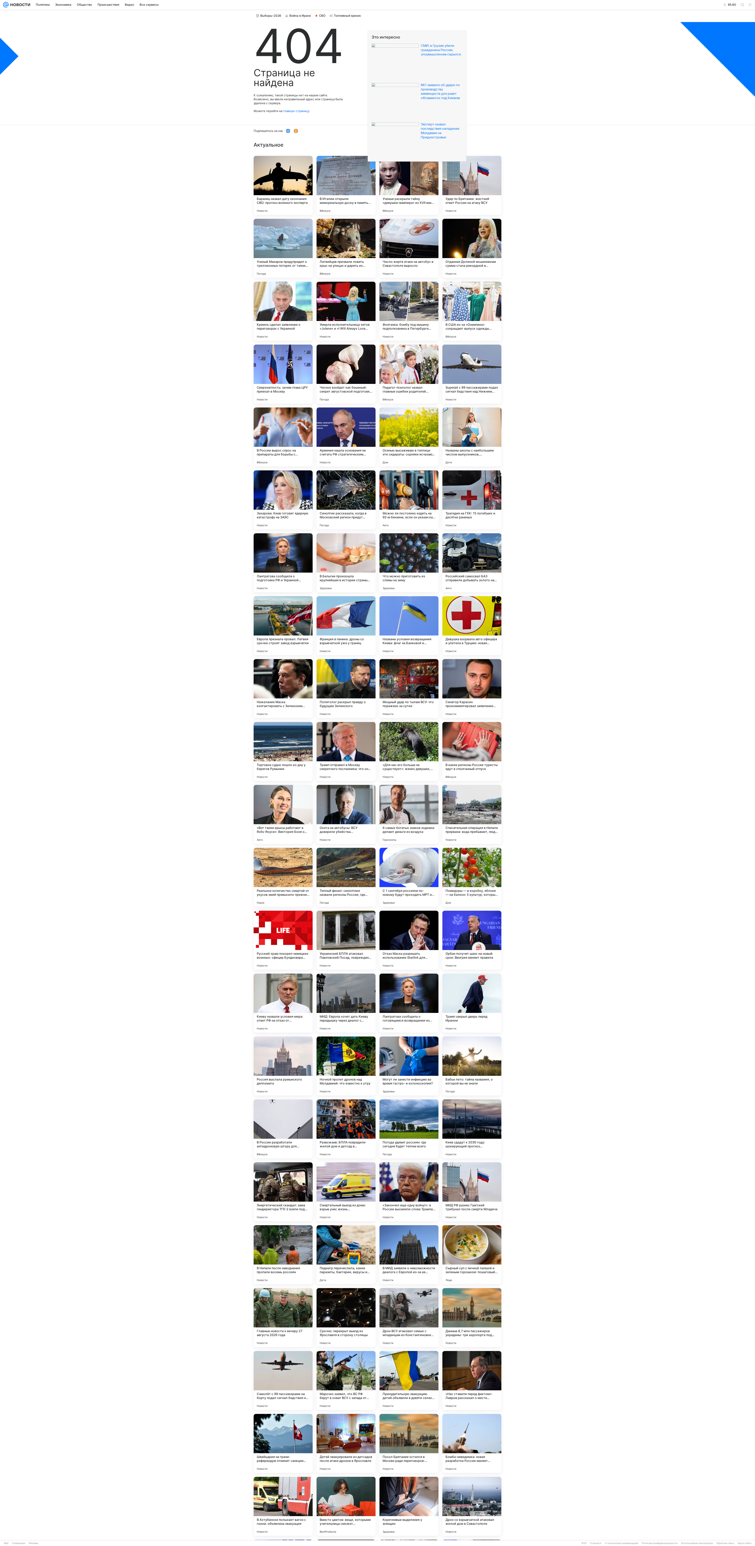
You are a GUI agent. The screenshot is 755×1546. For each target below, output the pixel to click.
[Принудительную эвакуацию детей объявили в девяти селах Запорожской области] (408, 1380)
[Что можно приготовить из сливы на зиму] (408, 562)
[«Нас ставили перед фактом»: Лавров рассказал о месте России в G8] (471, 1380)
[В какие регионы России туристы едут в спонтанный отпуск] (471, 751)
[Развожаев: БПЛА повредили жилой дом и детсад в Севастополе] (346, 1128)
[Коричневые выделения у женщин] (408, 1506)
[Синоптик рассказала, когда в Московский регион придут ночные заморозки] (346, 499)
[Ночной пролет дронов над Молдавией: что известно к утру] (346, 1065)
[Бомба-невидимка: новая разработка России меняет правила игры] (471, 1443)
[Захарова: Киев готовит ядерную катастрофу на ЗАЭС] (283, 499)
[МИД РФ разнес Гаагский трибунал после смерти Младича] (471, 1191)
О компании (18, 1543)
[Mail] (6, 4)
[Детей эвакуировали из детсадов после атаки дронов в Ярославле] (346, 1443)
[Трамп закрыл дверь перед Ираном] (471, 1003)
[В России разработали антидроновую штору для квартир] (283, 1128)
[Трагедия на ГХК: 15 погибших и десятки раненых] (471, 499)
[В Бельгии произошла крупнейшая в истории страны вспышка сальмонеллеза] (346, 562)
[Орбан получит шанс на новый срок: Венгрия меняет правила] (471, 940)
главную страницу (296, 111)
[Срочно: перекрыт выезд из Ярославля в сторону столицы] (346, 1317)
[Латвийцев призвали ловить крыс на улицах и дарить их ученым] (346, 248)
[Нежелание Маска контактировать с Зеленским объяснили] (283, 688)
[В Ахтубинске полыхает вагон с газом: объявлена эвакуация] (283, 1506)
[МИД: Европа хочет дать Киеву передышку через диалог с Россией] (346, 1003)
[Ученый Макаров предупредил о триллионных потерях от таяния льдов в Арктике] (283, 248)
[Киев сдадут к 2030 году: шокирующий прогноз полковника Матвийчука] (471, 1128)
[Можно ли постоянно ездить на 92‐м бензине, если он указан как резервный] (408, 499)
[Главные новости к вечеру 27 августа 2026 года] (283, 1317)
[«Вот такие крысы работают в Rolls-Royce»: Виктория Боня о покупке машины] (283, 814)
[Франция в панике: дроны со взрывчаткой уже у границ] (346, 625)
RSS (584, 1543)
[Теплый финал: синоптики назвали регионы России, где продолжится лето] (346, 877)
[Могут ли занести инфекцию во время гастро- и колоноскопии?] (408, 1065)
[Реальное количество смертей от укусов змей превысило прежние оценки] (283, 877)
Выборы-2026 (270, 15)
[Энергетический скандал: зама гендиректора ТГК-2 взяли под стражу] (283, 1191)
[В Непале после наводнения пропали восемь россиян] (283, 1254)
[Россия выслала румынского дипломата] (283, 1065)
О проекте (595, 1543)
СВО (322, 15)
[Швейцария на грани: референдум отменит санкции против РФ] (283, 1443)
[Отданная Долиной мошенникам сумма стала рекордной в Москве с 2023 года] (471, 248)
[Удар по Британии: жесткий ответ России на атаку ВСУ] (471, 185)
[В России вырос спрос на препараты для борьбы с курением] (283, 436)
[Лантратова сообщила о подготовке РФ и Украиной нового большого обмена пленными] (283, 562)
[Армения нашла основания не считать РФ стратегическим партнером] (346, 436)
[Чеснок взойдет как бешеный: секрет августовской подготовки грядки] (346, 374)
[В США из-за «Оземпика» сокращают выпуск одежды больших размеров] (471, 311)
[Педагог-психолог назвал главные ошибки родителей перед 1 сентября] (408, 374)
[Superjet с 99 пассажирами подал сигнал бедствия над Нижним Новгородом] (471, 374)
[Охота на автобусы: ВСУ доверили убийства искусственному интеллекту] (346, 814)
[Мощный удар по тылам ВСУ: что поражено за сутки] (408, 688)
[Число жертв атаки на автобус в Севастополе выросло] (408, 248)
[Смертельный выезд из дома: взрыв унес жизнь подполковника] (346, 1191)
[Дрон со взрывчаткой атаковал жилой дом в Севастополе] (471, 1506)
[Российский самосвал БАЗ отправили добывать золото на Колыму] (471, 562)
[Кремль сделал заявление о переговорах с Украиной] (283, 311)
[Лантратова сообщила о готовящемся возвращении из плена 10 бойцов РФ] (408, 1003)
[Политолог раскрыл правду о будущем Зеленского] (346, 688)
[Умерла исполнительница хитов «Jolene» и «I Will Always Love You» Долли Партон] (346, 311)
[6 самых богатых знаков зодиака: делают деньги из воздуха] (408, 814)
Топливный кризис (347, 15)
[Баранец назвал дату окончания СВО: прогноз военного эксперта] (283, 185)
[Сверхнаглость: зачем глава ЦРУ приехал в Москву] (283, 374)
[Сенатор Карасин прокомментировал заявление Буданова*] (471, 688)
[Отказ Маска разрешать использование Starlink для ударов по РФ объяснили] (408, 940)
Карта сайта (744, 1543)
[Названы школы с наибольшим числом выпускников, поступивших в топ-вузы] (471, 436)
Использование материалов (697, 1543)
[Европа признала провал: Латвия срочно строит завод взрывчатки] (283, 625)
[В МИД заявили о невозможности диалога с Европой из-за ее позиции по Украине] (408, 1254)
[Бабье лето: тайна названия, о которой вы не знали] (471, 1065)
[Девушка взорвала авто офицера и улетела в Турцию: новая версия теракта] (471, 625)
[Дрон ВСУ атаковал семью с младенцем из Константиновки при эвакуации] (408, 1317)
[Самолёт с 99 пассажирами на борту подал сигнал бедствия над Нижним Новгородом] (283, 1380)
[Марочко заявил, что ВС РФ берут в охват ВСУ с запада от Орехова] (346, 1380)
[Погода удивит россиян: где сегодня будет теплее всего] (408, 1128)
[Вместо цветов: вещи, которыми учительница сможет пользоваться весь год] (346, 1506)
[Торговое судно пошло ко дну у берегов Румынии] (283, 751)
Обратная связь (725, 1543)
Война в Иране (300, 15)
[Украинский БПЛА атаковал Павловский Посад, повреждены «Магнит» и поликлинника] (346, 940)
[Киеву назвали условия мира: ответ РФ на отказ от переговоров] (283, 1003)
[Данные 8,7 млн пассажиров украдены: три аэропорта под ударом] (471, 1317)
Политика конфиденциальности (660, 1543)
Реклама (33, 1543)
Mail (6, 1543)
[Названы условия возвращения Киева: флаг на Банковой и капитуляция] (408, 625)
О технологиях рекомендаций (621, 1543)
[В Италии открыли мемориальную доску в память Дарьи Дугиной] (346, 185)
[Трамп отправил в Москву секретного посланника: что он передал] (346, 751)
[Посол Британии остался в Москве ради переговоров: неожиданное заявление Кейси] (408, 1443)
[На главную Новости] (19, 4)
